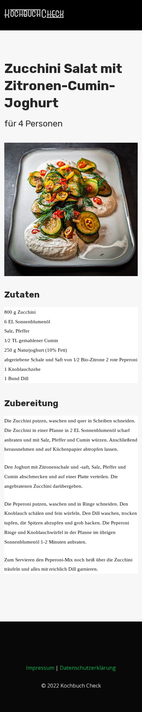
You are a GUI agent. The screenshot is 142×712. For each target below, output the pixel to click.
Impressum (40, 667)
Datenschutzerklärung (88, 667)
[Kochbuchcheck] (34, 13)
